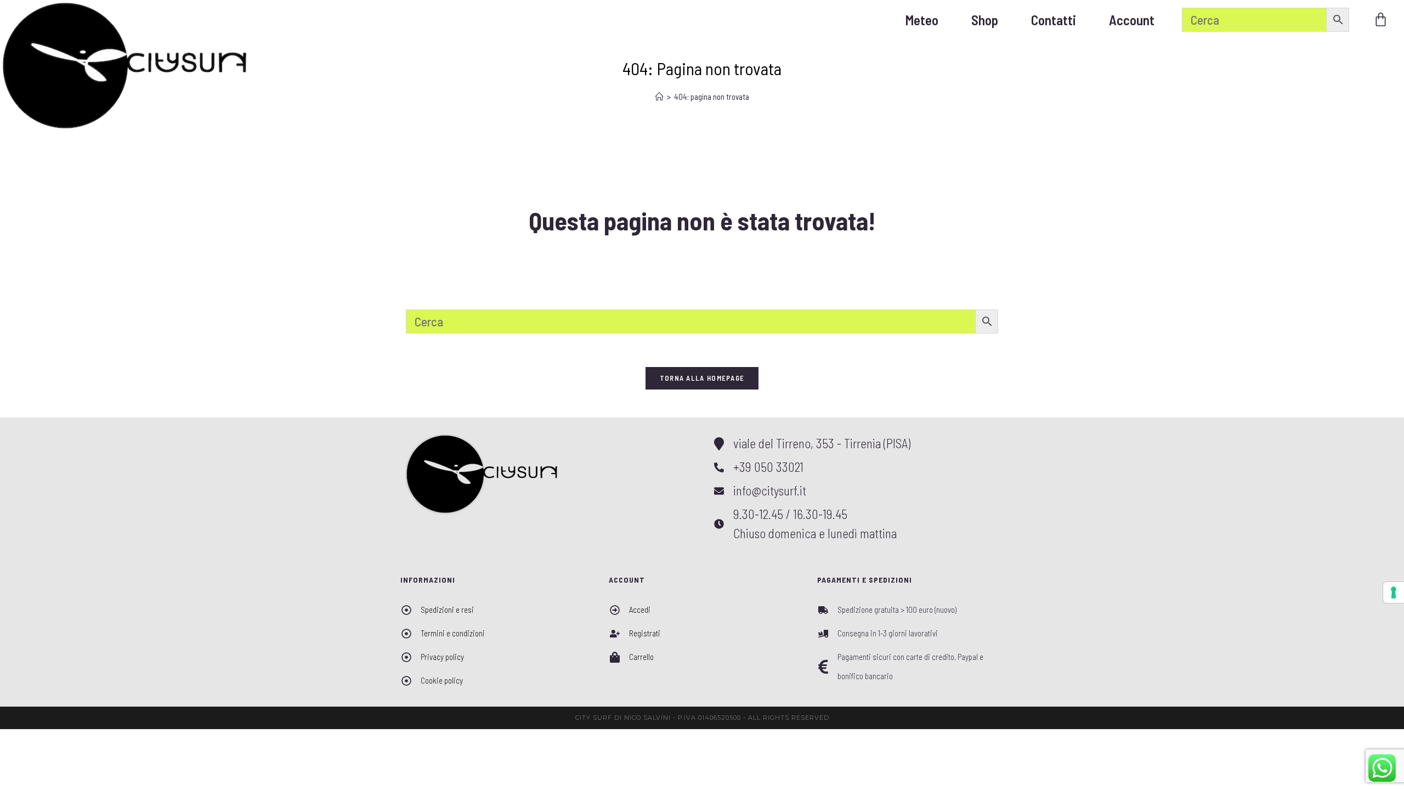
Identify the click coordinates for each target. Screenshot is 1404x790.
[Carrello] (1380, 19)
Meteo (921, 20)
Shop (984, 20)
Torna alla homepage (702, 378)
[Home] (659, 96)
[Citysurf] (125, 65)
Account (1131, 20)
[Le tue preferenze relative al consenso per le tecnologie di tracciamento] (1393, 592)
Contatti (1053, 20)
